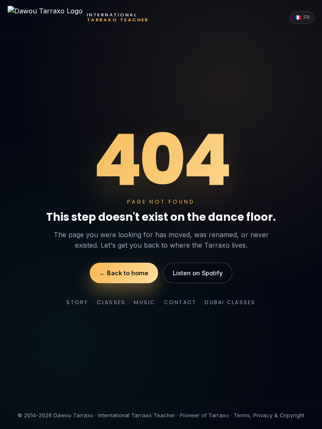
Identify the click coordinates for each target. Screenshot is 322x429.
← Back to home (123, 273)
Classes (111, 302)
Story (77, 302)
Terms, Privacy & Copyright (269, 415)
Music (144, 302)
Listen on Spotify (198, 273)
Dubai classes (230, 302)
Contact (180, 302)
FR (302, 17)
